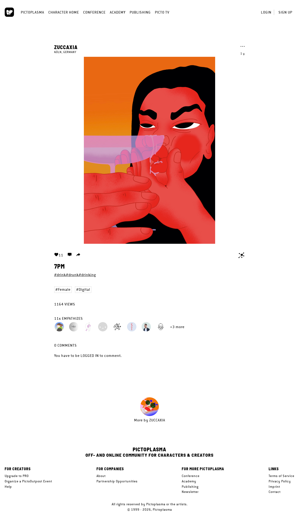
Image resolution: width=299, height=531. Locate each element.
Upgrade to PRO (17, 476)
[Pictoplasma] (9, 12)
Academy (117, 12)
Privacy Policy (280, 481)
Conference (94, 12)
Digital (84, 289)
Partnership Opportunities (117, 481)
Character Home (63, 12)
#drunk (72, 274)
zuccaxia (66, 47)
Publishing (140, 12)
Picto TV (162, 12)
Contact (275, 492)
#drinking (87, 274)
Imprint (274, 486)
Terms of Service (281, 476)
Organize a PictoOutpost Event (28, 481)
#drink (60, 274)
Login (266, 12)
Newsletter (190, 492)
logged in (90, 355)
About (101, 476)
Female (64, 289)
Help (8, 486)
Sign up (285, 12)
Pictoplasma (32, 12)
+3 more (177, 326)
